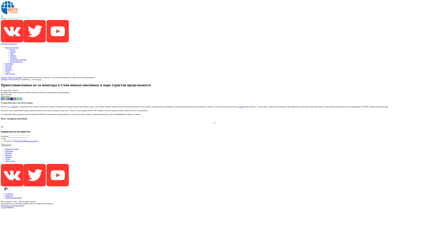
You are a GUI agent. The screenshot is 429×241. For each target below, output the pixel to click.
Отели (7, 72)
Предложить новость (9, 44)
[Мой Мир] (8, 99)
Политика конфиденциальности (26, 141)
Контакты (9, 196)
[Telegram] (21, 99)
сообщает (241, 107)
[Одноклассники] (5, 99)
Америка (13, 58)
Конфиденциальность (13, 198)
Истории (8, 66)
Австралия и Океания (18, 60)
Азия (12, 54)
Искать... (4, 19)
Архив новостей (16, 62)
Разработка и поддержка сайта (12, 206)
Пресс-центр (10, 74)
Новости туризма (12, 48)
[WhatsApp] (18, 99)
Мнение (8, 68)
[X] (11, 99)
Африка (13, 56)
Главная (4, 77)
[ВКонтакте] (2, 99)
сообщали (14, 107)
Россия (12, 50)
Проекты (8, 70)
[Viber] (14, 99)
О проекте (9, 194)
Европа (12, 52)
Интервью (9, 64)
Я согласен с (20, 141)
